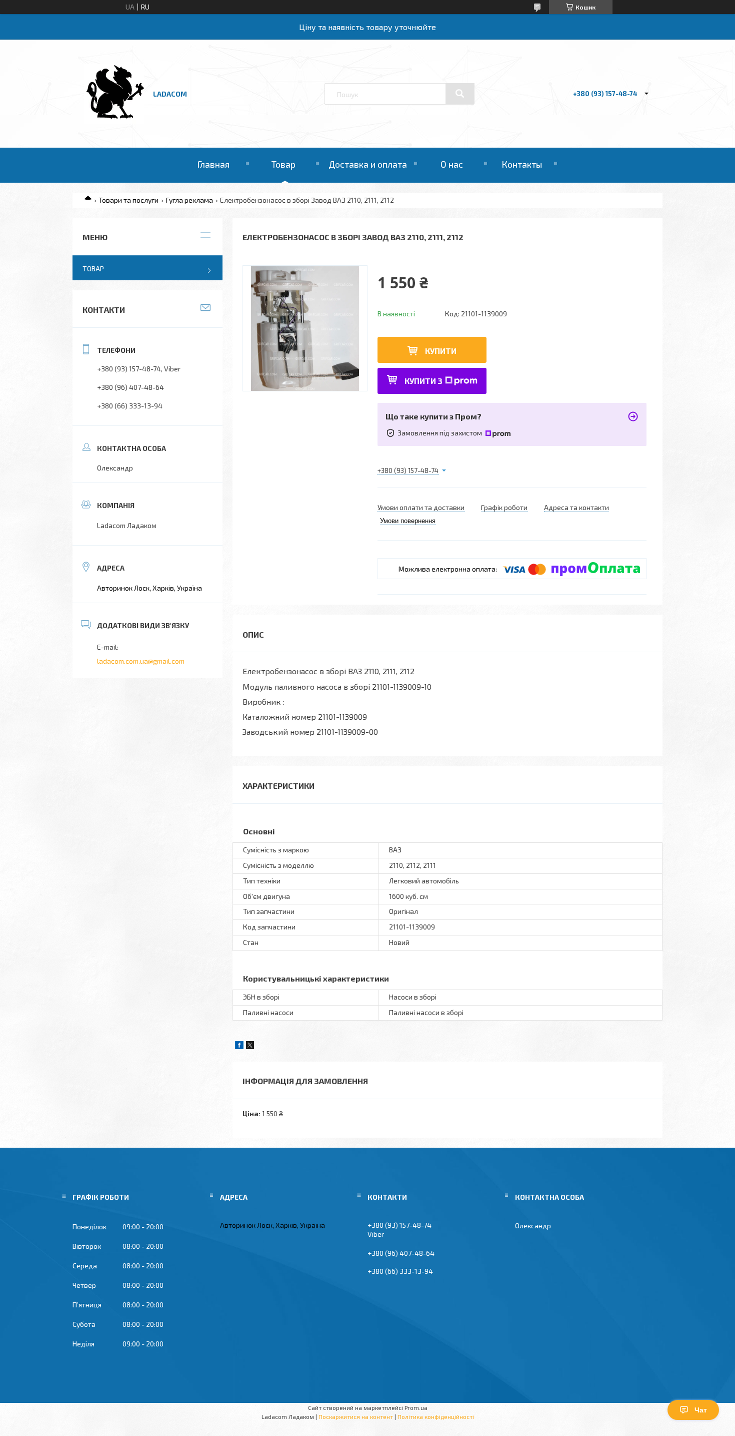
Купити (440, 350)
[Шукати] (460, 93)
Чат (700, 1410)
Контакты (522, 164)
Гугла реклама (189, 200)
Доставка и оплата (367, 164)
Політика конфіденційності (436, 1416)
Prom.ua (416, 1407)
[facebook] (239, 1046)
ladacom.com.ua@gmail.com (140, 661)
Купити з (423, 380)
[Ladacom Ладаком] (114, 121)
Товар (284, 164)
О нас (451, 164)
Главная (213, 164)
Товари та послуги (128, 200)
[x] (250, 1046)
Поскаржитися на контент (355, 1416)
